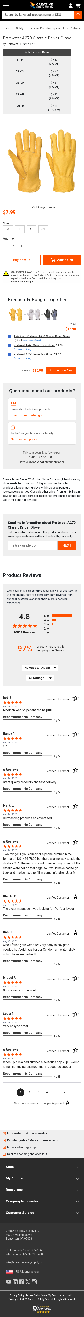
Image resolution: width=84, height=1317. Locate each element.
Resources (14, 1190)
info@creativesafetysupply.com (42, 462)
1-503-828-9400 (33, 1254)
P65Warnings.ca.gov (22, 281)
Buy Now (19, 260)
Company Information (23, 1201)
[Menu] (6, 5)
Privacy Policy (17, 1295)
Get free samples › (24, 439)
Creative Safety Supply (40, 1299)
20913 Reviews (27, 632)
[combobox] (42, 15)
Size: (6, 223)
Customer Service (20, 1213)
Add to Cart (65, 260)
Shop (10, 1167)
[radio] (60, 615)
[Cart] (78, 6)
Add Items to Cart (61, 370)
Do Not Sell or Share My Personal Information (50, 1295)
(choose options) (32, 340)
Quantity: (9, 238)
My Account (15, 1178)
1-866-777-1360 (40, 457)
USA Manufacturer (27, 1271)
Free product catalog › (26, 415)
